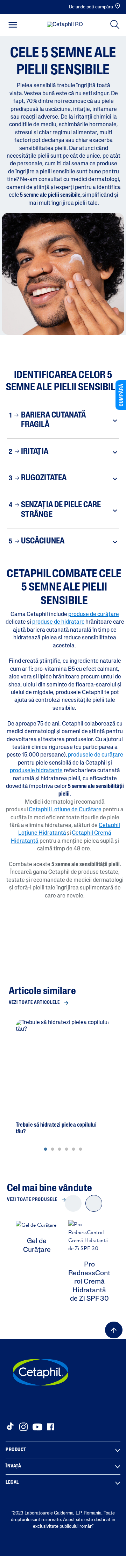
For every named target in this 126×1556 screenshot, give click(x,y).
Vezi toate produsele (32, 1199)
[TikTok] (10, 1426)
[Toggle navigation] (13, 24)
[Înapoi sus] (113, 1330)
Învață (13, 1466)
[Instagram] (23, 1427)
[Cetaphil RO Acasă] (65, 25)
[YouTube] (37, 1427)
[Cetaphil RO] (41, 1372)
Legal (12, 1482)
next (93, 1209)
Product (16, 1449)
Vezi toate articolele (34, 1002)
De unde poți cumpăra (91, 7)
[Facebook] (50, 1426)
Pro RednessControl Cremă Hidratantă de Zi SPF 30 (89, 1281)
